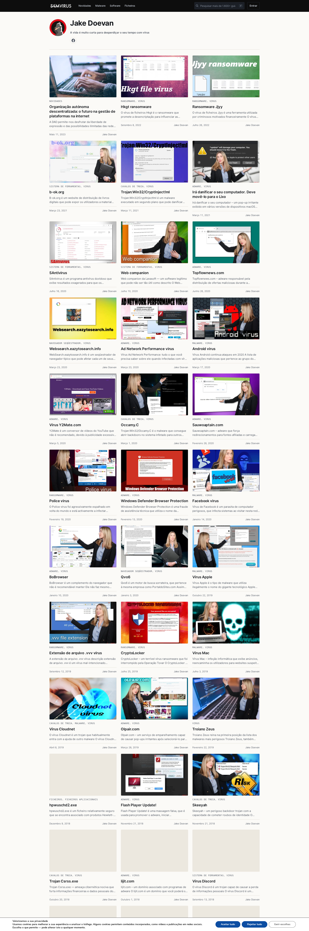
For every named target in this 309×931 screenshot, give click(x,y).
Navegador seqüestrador (65, 343)
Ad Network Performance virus (147, 349)
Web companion (135, 273)
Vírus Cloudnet (62, 729)
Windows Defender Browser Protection (154, 501)
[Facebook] (73, 40)
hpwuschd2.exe (63, 805)
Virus (141, 101)
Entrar (253, 5)
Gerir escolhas (282, 924)
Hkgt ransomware (136, 107)
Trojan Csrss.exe (63, 881)
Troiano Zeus (203, 729)
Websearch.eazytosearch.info (75, 349)
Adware (196, 186)
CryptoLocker (133, 653)
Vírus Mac (200, 653)
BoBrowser (58, 577)
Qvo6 (125, 577)
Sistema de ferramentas (65, 186)
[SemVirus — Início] (61, 6)
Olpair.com (130, 729)
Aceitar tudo (228, 924)
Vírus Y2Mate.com (65, 425)
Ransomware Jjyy (207, 107)
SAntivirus (58, 273)
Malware (100, 5)
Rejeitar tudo (254, 924)
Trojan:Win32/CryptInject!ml (145, 192)
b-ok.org (56, 192)
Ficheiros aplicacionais (81, 799)
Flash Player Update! (138, 805)
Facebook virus (205, 501)
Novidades (85, 5)
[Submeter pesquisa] (197, 5)
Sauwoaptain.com (207, 425)
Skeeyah (199, 805)
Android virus (203, 349)
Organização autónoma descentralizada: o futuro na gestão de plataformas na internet (82, 111)
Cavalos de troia (132, 186)
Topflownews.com (208, 273)
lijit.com (127, 881)
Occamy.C (130, 425)
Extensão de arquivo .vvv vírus (75, 653)
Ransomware (128, 101)
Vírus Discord (203, 881)
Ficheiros (130, 5)
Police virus (59, 501)
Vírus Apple (202, 577)
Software (115, 5)
